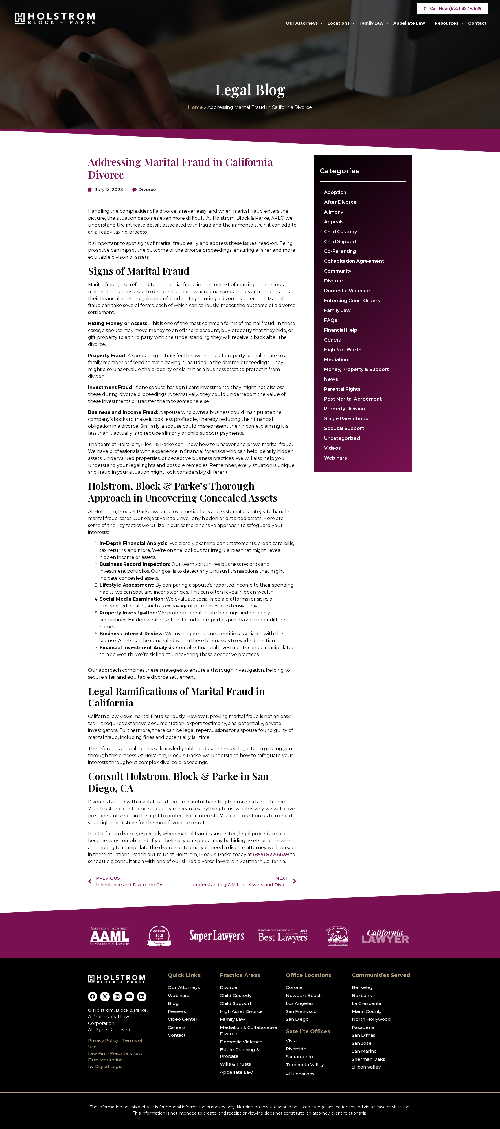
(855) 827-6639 (271, 854)
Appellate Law (409, 23)
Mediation (336, 359)
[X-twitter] (104, 996)
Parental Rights (342, 389)
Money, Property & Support (356, 369)
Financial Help (340, 330)
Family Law (371, 23)
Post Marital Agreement (353, 399)
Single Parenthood (346, 418)
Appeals (334, 222)
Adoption (335, 192)
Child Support (340, 241)
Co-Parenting (340, 251)
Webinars (335, 458)
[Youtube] (129, 996)
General (333, 340)
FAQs (330, 320)
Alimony (333, 212)
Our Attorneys (302, 23)
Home (195, 107)
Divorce (147, 189)
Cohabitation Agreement (354, 261)
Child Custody (340, 231)
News (331, 379)
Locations (339, 23)
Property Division (344, 409)
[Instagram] (117, 996)
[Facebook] (92, 996)
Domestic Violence (347, 290)
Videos (332, 448)
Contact (477, 23)
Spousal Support (344, 428)
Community (337, 271)
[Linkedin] (141, 996)
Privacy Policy (103, 1040)
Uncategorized (342, 438)
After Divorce (340, 202)
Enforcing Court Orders (352, 300)
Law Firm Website (108, 1053)
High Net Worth (342, 350)
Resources (446, 23)
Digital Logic (108, 1066)
